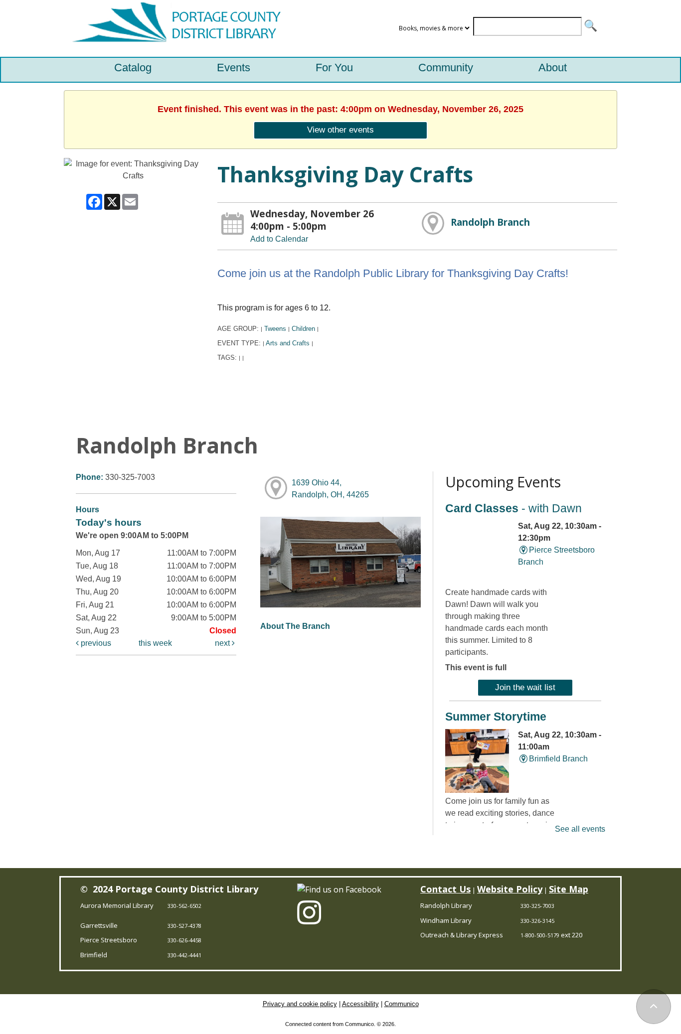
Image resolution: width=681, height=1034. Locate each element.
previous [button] (95, 643)
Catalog (133, 67)
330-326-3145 (537, 920)
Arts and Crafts (288, 343)
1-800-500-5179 (539, 935)
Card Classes (513, 508)
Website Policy (509, 889)
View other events (340, 130)
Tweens (275, 328)
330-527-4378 (184, 925)
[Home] (174, 28)
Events (233, 67)
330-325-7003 (537, 905)
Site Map (568, 889)
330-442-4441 (184, 955)
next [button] (223, 643)
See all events (580, 829)
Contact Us (445, 889)
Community (445, 67)
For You (334, 67)
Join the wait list (525, 687)
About (552, 67)
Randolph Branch (490, 222)
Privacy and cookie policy (300, 1004)
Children (303, 328)
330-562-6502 (184, 905)
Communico (401, 1004)
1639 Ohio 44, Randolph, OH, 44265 (330, 488)
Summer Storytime (495, 716)
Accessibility (360, 1004)
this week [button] (155, 643)
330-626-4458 (184, 940)
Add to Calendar (279, 239)
